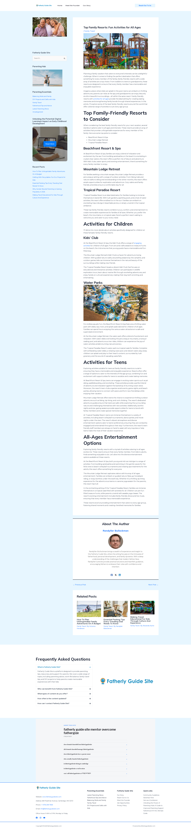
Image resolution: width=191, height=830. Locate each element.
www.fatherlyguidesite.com (51, 797)
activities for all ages (101, 99)
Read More (49, 144)
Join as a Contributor (150, 800)
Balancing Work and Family (42, 96)
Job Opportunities (123, 803)
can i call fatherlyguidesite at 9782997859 (77, 773)
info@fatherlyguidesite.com (50, 809)
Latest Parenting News (41, 109)
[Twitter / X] (116, 575)
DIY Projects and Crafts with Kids (44, 99)
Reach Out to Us (123, 798)
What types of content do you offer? (53, 694)
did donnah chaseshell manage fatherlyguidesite (79, 749)
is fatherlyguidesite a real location (74, 768)
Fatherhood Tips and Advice (42, 106)
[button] (64, 667)
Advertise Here (148, 798)
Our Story (120, 795)
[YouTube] (44, 818)
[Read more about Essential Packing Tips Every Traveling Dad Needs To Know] (116, 609)
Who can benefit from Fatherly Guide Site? (55, 689)
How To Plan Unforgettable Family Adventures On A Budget (89, 621)
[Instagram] (40, 818)
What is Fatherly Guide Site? (49, 667)
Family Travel (37, 102)
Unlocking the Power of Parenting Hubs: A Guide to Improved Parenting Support (153, 805)
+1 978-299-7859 (47, 805)
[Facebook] (112, 575)
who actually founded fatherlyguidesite (76, 759)
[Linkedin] (120, 575)
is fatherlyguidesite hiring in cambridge (76, 764)
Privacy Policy (122, 805)
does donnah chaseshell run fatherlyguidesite (78, 744)
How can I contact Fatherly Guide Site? (53, 703)
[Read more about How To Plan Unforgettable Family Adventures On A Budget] (89, 609)
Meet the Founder (123, 800)
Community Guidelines (151, 795)
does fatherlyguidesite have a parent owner (77, 754)
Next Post (153, 585)
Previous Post (79, 585)
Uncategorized (38, 112)
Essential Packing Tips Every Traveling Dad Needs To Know (114, 621)
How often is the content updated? (52, 699)
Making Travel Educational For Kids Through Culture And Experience (140, 620)
